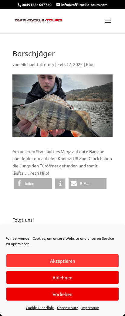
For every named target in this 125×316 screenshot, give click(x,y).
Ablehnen (62, 277)
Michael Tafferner (37, 64)
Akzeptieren (62, 261)
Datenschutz (67, 307)
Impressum (90, 307)
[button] (33, 183)
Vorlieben (62, 294)
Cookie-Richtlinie (40, 307)
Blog (90, 64)
